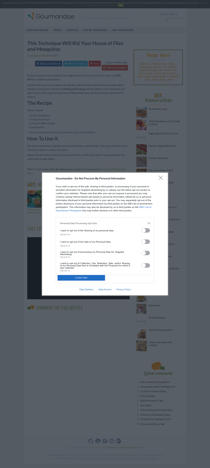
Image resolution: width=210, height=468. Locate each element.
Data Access (105, 289)
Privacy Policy (123, 289)
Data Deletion (86, 289)
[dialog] (105, 234)
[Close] (162, 179)
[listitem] (105, 223)
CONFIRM (81, 278)
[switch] (145, 230)
